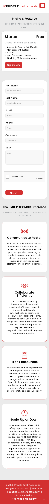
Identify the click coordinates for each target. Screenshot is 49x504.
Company (11, 135)
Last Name (11, 98)
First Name (11, 85)
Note (8, 147)
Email (8, 110)
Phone (9, 122)
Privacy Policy (24, 495)
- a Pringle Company (24, 498)
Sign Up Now (13, 65)
